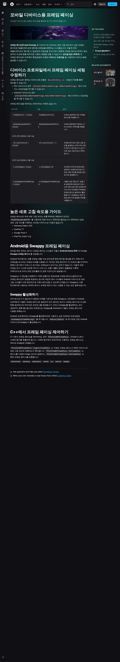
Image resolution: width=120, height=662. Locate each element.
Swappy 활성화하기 (102, 51)
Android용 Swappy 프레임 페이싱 (104, 45)
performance (15, 361)
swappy (66, 361)
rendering (26, 361)
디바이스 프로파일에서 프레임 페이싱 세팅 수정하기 (104, 36)
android (58, 361)
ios (52, 361)
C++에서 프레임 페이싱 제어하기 (104, 55)
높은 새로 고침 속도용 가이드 (104, 41)
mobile (45, 361)
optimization (36, 361)
